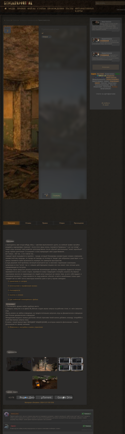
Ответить (76, 413)
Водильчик (110, 76)
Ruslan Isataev (109, 74)
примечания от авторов (18, 281)
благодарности (15, 290)
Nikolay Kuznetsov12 (99, 79)
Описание (11, 223)
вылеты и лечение (16, 295)
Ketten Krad (107, 87)
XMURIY (97, 83)
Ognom (13, 426)
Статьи (41, 8)
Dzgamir (93, 74)
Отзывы (28, 223)
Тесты (69, 8)
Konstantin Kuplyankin (102, 85)
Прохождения (55, 8)
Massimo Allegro (100, 77)
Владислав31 (98, 87)
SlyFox (117, 74)
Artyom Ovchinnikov (113, 79)
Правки (21, 8)
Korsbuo (114, 87)
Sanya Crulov (112, 83)
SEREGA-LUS (102, 76)
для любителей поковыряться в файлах (24, 299)
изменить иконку (95, 22)
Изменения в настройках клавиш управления (26, 327)
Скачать (56, 195)
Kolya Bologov (114, 81)
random (106, 81)
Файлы (31, 8)
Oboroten (104, 83)
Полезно (87, 414)
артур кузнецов (105, 88)
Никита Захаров (97, 81)
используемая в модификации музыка (23, 286)
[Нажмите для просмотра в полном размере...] (21, 112)
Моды (11, 8)
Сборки (62, 223)
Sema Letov (14, 414)
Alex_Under (100, 74)
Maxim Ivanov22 (111, 77)
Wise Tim (113, 85)
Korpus (45, 37)
